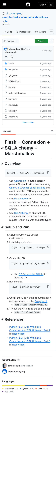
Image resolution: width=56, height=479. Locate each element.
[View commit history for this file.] (11, 57)
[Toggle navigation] (4, 4)
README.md (14, 81)
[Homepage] (28, 4)
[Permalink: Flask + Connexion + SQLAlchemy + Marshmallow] (3, 148)
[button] (48, 173)
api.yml (11, 87)
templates (13, 69)
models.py (13, 105)
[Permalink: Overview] (3, 164)
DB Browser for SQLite (31, 274)
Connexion (20, 180)
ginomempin (13, 13)
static (11, 63)
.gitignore (12, 75)
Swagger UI (41, 301)
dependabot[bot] (17, 49)
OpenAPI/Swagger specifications (27, 187)
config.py (12, 99)
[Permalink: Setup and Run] (3, 227)
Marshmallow (21, 198)
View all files (28, 122)
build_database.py (17, 93)
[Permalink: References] (3, 319)
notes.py (12, 110)
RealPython (18, 333)
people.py (13, 116)
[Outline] (52, 131)
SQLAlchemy (21, 213)
